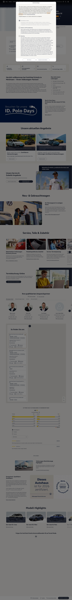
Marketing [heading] (23, 36)
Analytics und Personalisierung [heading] (27, 27)
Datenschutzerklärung (31, 14)
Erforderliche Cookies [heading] (25, 20)
